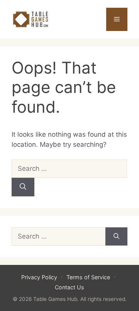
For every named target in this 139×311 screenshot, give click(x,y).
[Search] (23, 187)
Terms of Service (88, 277)
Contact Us (69, 287)
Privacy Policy (39, 277)
